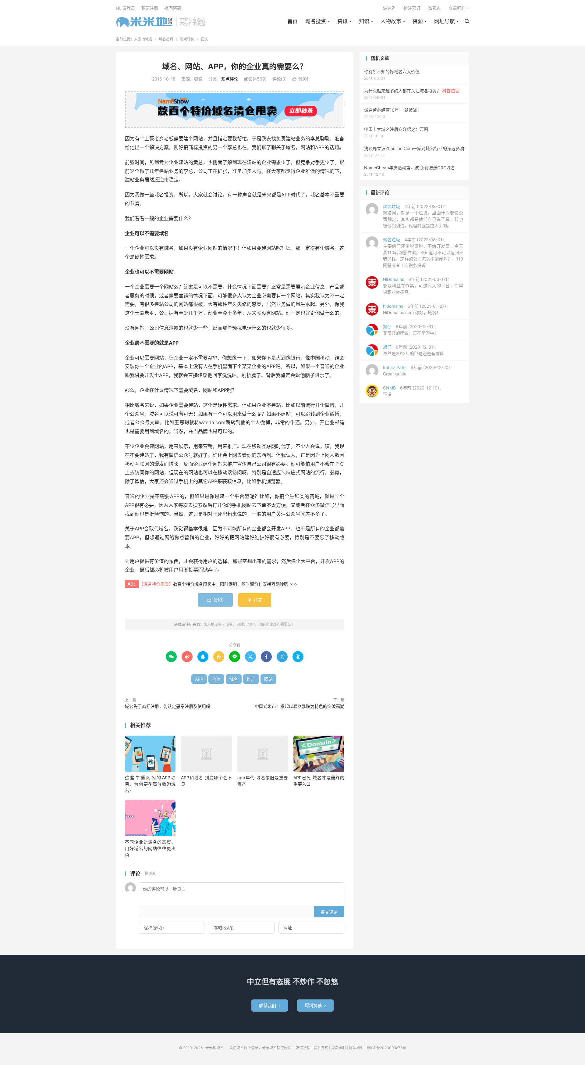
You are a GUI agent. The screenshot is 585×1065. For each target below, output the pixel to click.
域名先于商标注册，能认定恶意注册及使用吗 (167, 706)
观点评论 (187, 39)
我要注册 (149, 8)
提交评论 (329, 912)
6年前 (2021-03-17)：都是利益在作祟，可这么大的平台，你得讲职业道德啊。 (423, 286)
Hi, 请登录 (125, 8)
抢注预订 (411, 8)
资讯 (342, 21)
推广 (251, 679)
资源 (418, 21)
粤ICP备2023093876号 (386, 1047)
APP (199, 679)
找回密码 (172, 8)
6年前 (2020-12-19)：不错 (413, 391)
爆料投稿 (315, 1005)
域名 (233, 679)
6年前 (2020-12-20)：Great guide (418, 370)
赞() (300, 78)
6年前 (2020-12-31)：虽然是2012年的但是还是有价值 (413, 350)
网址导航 (444, 21)
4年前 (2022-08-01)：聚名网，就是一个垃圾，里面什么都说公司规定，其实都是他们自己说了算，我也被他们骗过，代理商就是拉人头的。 (423, 216)
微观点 (434, 8)
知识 (364, 21)
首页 (292, 21)
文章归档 (457, 8)
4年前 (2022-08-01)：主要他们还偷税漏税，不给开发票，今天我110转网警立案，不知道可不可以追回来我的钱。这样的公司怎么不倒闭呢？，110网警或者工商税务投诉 (423, 252)
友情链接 (303, 1047)
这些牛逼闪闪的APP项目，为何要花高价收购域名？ (150, 784)
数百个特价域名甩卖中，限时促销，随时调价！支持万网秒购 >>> (235, 583)
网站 (268, 679)
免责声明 (338, 1047)
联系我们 (269, 1005)
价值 (216, 679)
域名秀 (389, 8)
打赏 (254, 599)
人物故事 (391, 21)
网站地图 (356, 1047)
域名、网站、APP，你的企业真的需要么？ (234, 66)
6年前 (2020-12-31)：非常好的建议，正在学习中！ (411, 329)
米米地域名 (144, 22)
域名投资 (315, 21)
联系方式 (321, 1047)
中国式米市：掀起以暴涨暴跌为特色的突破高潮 (299, 706)
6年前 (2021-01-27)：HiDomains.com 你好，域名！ (416, 309)
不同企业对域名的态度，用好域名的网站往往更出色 (150, 848)
